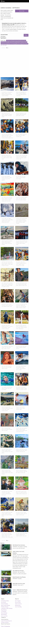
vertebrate (17, 408)
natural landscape (4, 327)
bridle (17, 328)
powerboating (20, 222)
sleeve (17, 284)
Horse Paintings (4, 613)
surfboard (22, 366)
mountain (4, 92)
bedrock (9, 305)
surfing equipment (22, 368)
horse (17, 325)
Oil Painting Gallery (5, 600)
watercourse (10, 115)
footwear (5, 113)
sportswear (24, 94)
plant (22, 113)
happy (17, 135)
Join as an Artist (4, 616)
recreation (3, 95)
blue (21, 198)
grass (20, 136)
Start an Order (21, 11)
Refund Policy (18, 605)
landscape (6, 95)
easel (21, 512)
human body (9, 347)
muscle (19, 92)
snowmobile (23, 240)
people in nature (22, 134)
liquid (25, 366)
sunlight (17, 493)
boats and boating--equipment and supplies (21, 305)
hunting (7, 449)
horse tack (24, 326)
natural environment (5, 199)
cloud (6, 114)
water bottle (5, 430)
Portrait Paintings (4, 603)
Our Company (18, 600)
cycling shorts (18, 95)
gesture (19, 135)
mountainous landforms (5, 94)
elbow (12, 537)
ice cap (6, 178)
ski (8, 178)
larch (11, 156)
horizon (3, 515)
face (16, 134)
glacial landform (22, 430)
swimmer (3, 347)
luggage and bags (21, 284)
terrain (9, 243)
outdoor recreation (8, 93)
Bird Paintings (4, 614)
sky (2, 92)
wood (2, 306)
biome (3, 494)
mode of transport (8, 137)
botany (5, 156)
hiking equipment (7, 241)
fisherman (6, 451)
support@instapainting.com (6, 620)
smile (20, 176)
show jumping (21, 326)
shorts (17, 92)
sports (17, 369)
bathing (21, 408)
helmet (21, 243)
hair (16, 406)
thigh (21, 94)
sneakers (3, 116)
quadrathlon (23, 92)
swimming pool (6, 346)
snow (7, 92)
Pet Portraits (3, 602)
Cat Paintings (3, 611)
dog (16, 387)
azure (24, 303)
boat (4, 134)
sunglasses (21, 263)
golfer (21, 114)
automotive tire (22, 241)
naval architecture (19, 219)
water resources (7, 261)
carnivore (17, 389)
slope (9, 92)
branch (7, 305)
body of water (6, 136)
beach (8, 201)
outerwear (17, 197)
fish (24, 472)
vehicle (3, 136)
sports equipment (7, 176)
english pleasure (20, 328)
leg (8, 240)
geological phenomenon (5, 222)
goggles (23, 265)
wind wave (17, 348)
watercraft (10, 135)
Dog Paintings (4, 609)
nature (3, 156)
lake (7, 114)
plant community (6, 155)
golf (20, 113)
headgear (23, 177)
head (18, 176)
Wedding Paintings (4, 606)
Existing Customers (5, 622)
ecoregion (22, 197)
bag (11, 243)
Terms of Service (18, 603)
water (2, 113)
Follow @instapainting (5, 626)
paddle (6, 264)
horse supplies (18, 327)
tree (25, 92)
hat (9, 201)
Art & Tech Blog (18, 606)
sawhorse (21, 513)
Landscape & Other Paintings (6, 608)
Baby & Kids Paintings (5, 605)
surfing (19, 366)
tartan (26, 282)
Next (7, 47)
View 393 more (4, 45)
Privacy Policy (18, 602)
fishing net (10, 449)
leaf (9, 155)
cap (6, 492)
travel (12, 137)
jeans (17, 512)
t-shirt (2, 430)
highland (20, 264)
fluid (9, 387)
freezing (10, 94)
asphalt (19, 94)
